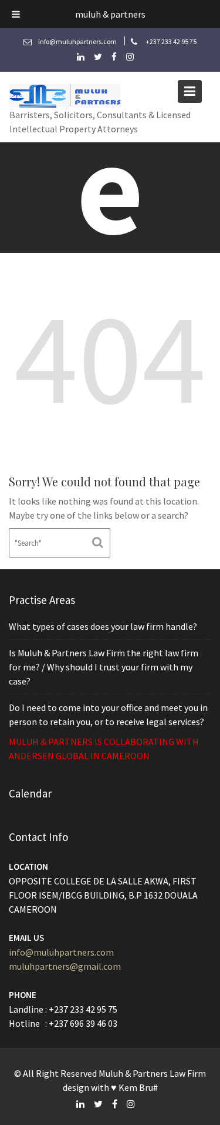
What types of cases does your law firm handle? (103, 626)
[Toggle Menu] (16, 14)
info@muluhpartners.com (61, 952)
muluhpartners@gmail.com (65, 966)
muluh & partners (110, 14)
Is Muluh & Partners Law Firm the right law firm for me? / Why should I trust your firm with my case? (103, 667)
